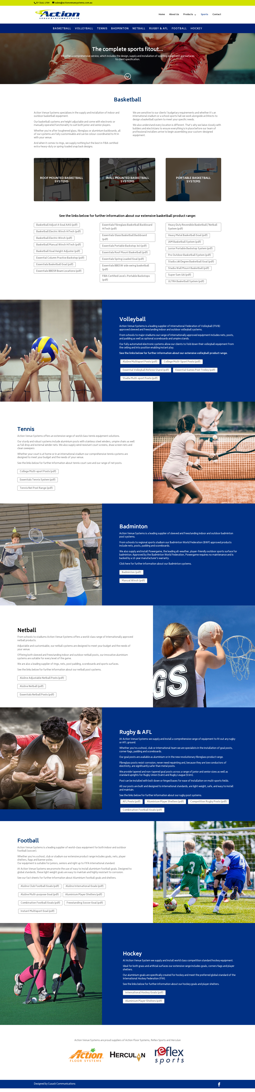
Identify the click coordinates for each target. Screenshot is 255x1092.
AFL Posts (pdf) (131, 802)
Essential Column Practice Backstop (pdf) (60, 258)
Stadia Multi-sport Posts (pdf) (140, 379)
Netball (139, 28)
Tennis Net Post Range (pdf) (36, 488)
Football (179, 28)
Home (162, 15)
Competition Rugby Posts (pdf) (208, 802)
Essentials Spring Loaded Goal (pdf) (123, 259)
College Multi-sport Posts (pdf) (38, 472)
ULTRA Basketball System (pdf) (186, 282)
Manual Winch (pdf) (133, 581)
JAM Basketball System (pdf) (184, 242)
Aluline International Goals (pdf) (84, 887)
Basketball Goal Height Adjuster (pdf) (58, 252)
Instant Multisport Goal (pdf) (37, 911)
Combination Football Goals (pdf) (142, 810)
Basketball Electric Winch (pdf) (54, 238)
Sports (204, 15)
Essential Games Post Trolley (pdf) (195, 370)
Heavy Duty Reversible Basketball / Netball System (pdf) (192, 227)
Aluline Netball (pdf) (31, 687)
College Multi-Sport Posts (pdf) (182, 362)
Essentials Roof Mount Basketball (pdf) (125, 253)
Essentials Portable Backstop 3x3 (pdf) (124, 246)
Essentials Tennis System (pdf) (37, 480)
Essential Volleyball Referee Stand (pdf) (146, 370)
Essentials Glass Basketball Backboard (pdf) (124, 237)
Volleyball (84, 28)
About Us (174, 15)
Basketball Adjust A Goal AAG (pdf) (56, 225)
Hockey (196, 28)
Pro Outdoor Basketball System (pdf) (189, 255)
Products (188, 15)
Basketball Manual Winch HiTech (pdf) (58, 245)
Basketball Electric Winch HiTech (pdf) (58, 232)
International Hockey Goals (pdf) (144, 993)
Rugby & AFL (158, 28)
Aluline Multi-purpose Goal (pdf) (40, 895)
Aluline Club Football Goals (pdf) (40, 887)
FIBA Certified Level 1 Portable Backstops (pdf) (126, 278)
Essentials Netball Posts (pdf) (37, 695)
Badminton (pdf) (131, 573)
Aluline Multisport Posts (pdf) (140, 362)
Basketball (62, 28)
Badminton (120, 28)
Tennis (102, 28)
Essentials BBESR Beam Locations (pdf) (58, 271)
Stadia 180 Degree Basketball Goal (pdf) (191, 262)
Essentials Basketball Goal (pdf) (54, 265)
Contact (216, 15)
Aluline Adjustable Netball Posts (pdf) (42, 678)
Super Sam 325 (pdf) (179, 275)
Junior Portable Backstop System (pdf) (190, 249)
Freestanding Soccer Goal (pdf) (85, 903)
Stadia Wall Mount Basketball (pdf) (188, 269)
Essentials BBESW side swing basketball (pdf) (125, 268)
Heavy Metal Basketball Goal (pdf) (187, 236)
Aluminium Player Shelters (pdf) (165, 802)
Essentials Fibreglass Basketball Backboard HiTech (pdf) (127, 227)
